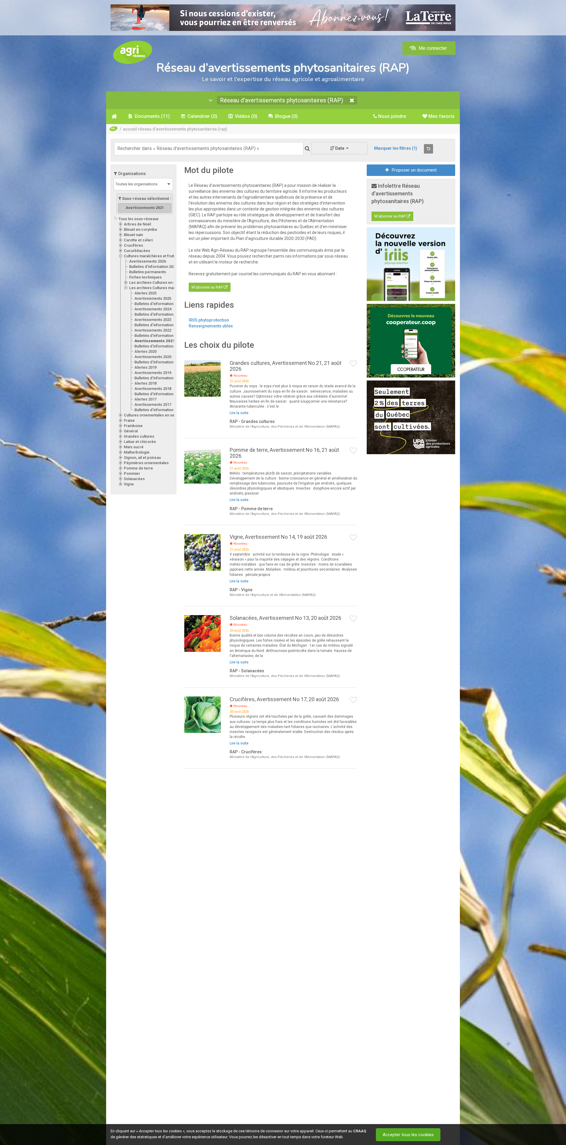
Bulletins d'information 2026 (153, 266)
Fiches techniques (145, 277)
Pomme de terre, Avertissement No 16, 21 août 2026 (284, 453)
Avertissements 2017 (152, 404)
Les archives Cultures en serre (156, 282)
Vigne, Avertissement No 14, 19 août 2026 (278, 537)
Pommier (132, 473)
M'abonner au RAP (208, 287)
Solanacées (134, 479)
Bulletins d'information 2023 (158, 325)
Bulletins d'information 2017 (158, 410)
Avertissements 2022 (152, 330)
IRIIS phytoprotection (209, 320)
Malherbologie (136, 452)
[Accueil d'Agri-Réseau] (133, 52)
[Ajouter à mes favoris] (353, 364)
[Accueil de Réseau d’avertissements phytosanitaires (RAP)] (114, 116)
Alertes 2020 (145, 351)
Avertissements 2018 (152, 388)
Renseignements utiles (211, 326)
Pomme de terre (138, 468)
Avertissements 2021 (154, 341)
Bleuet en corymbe (140, 229)
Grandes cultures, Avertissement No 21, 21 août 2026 (285, 366)
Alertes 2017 (145, 399)
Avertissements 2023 (152, 319)
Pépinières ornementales (146, 463)
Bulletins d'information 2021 (158, 346)
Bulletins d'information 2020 (158, 362)
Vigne (129, 484)
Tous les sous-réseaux (139, 219)
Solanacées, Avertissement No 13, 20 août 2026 (285, 618)
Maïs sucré (134, 447)
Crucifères (133, 245)
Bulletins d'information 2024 (158, 314)
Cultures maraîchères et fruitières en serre (161, 256)
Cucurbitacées (137, 250)
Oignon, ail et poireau (142, 457)
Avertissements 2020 (152, 357)
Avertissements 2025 (152, 298)
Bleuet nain (133, 235)
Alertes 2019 (145, 367)
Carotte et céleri (138, 240)
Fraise (129, 420)
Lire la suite (239, 413)
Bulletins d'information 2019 (158, 378)
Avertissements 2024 (152, 309)
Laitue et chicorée (140, 441)
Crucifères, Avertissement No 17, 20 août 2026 (284, 699)
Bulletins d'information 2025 (158, 304)
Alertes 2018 (145, 383)
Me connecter (432, 48)
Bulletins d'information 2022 (158, 335)
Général (131, 431)
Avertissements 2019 (152, 372)
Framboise (133, 426)
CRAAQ (359, 1131)
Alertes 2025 (145, 293)
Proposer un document (414, 170)
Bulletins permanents (147, 272)
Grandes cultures (139, 436)
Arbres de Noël (137, 224)
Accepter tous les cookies (408, 1134)
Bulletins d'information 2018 (158, 394)
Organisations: (132, 173)
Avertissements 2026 (147, 261)
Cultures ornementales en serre (152, 415)
